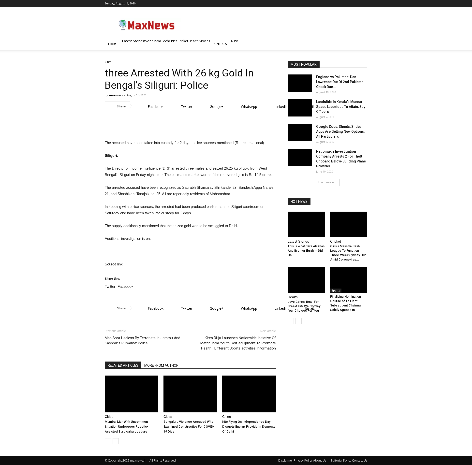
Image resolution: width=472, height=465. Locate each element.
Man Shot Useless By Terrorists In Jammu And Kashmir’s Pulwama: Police (142, 340)
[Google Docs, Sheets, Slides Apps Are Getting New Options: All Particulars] (300, 132)
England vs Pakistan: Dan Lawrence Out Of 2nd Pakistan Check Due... (340, 82)
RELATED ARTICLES (123, 365)
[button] (361, 44)
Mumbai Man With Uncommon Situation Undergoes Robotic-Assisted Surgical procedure (126, 426)
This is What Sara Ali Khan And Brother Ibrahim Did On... (306, 250)
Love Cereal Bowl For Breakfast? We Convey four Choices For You (304, 306)
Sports (220, 44)
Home (113, 44)
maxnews (116, 95)
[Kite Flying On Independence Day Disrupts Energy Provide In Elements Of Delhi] (249, 394)
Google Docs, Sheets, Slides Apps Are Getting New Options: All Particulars (340, 131)
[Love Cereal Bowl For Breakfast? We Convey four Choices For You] (306, 280)
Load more (326, 182)
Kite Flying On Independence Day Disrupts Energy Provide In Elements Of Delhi (248, 426)
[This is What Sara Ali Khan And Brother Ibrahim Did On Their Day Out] (306, 224)
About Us (319, 460)
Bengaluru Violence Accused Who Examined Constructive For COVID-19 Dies (188, 426)
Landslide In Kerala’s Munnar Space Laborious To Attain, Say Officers (340, 107)
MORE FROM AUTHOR (161, 365)
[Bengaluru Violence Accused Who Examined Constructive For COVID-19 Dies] (190, 394)
